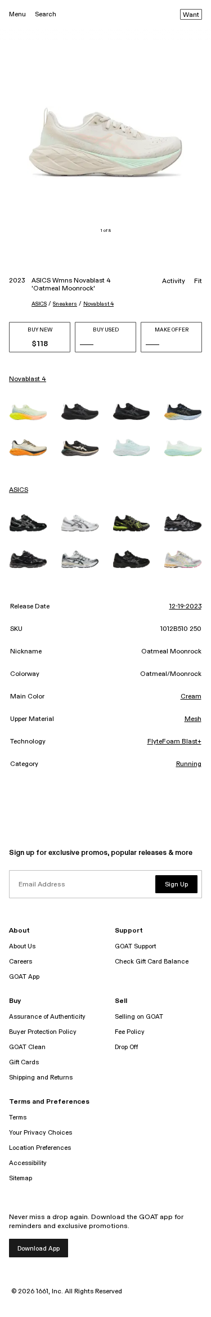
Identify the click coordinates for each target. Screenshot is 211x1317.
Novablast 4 (98, 304)
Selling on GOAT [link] (139, 1017)
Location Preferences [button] (40, 1148)
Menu (17, 14)
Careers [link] (20, 961)
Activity (173, 281)
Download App (38, 1249)
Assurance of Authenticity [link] (47, 1017)
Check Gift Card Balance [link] (151, 961)
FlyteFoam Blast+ (174, 741)
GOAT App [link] (24, 977)
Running (188, 764)
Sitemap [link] (20, 1178)
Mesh (193, 719)
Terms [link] (17, 1117)
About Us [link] (22, 946)
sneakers (65, 304)
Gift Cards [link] (24, 1062)
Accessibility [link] (28, 1163)
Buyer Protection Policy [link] (43, 1032)
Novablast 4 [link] (27, 379)
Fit (198, 281)
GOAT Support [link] (135, 946)
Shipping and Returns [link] (41, 1077)
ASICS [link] (18, 490)
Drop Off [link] (126, 1047)
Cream (191, 696)
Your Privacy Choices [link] (40, 1133)
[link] (28, 412)
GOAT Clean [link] (27, 1047)
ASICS (39, 304)
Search (45, 14)
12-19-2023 (185, 606)
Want (191, 15)
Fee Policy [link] (130, 1032)
